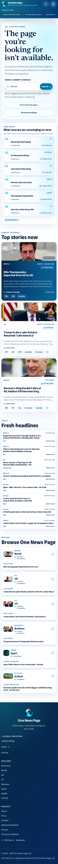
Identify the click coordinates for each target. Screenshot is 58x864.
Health (4, 793)
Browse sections (29, 112)
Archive (4, 752)
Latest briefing (7, 740)
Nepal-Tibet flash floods (12, 14)
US (16, 604)
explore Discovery (29, 70)
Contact (4, 820)
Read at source (50, 441)
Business (19, 628)
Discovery (5, 765)
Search (46, 86)
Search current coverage (17, 80)
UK (16, 579)
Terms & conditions (10, 834)
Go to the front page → (29, 105)
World (17, 554)
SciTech (18, 676)
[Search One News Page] (46, 4)
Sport (14, 653)
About (4, 811)
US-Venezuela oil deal (33, 14)
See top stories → (12, 220)
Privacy (4, 829)
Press (3, 815)
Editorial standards (10, 825)
